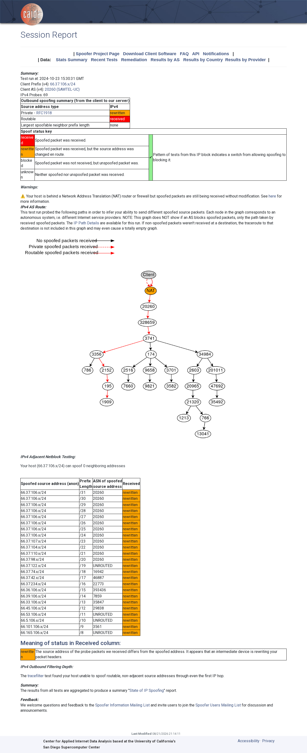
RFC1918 (44, 113)
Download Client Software (149, 53)
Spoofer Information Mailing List (122, 705)
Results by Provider (245, 59)
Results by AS (165, 59)
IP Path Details (86, 223)
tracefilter (36, 676)
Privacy (268, 741)
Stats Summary (71, 59)
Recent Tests (104, 59)
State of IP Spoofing (147, 690)
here (272, 196)
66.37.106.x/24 (62, 84)
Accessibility (249, 741)
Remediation (134, 59)
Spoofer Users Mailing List (218, 705)
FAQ (184, 53)
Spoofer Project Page (97, 53)
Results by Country (203, 59)
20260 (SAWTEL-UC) (62, 89)
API (195, 53)
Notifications (216, 53)
